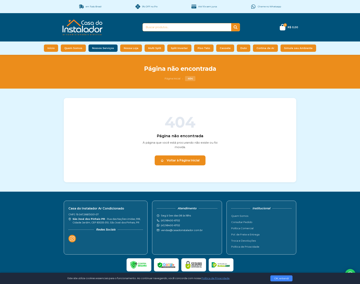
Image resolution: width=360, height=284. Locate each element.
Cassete (225, 48)
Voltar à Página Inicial (183, 160)
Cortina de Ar (265, 48)
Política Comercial (242, 228)
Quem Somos (73, 48)
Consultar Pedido (241, 222)
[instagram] (72, 238)
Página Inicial (172, 78)
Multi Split (154, 48)
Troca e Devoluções (243, 240)
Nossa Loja (131, 48)
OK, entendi (281, 278)
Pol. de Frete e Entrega (245, 234)
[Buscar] (235, 27)
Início (51, 48)
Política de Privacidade (245, 246)
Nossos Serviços (103, 48)
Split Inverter (179, 48)
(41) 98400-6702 (170, 225)
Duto (243, 48)
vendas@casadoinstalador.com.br (182, 230)
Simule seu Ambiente (298, 48)
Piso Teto (204, 48)
